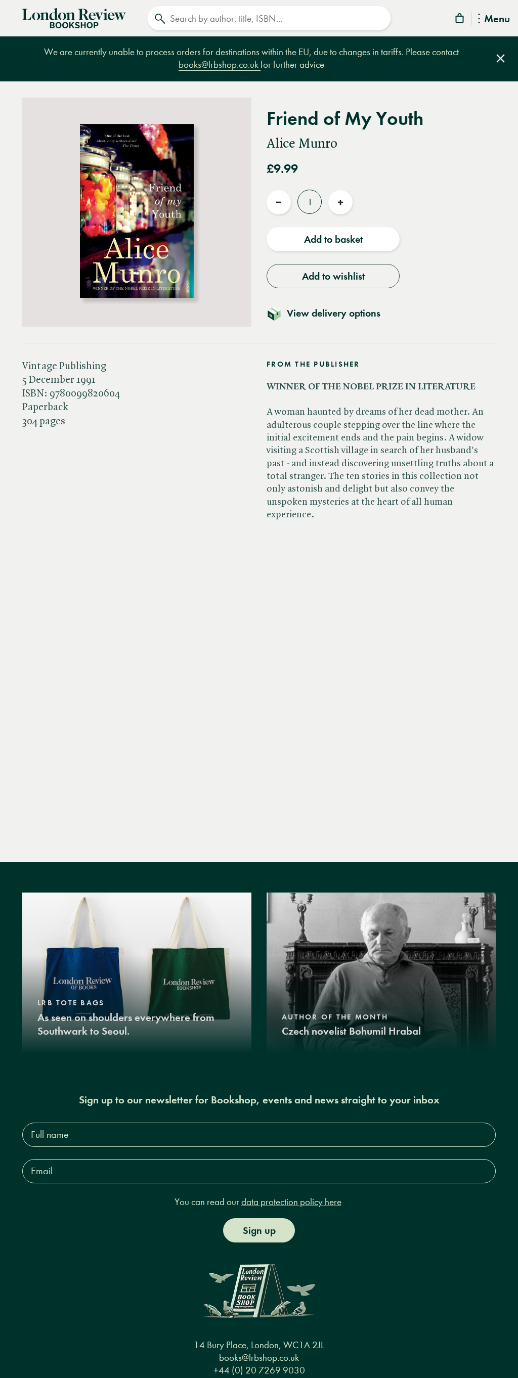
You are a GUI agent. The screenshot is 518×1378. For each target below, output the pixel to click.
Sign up (259, 1230)
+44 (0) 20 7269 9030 (259, 1370)
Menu (497, 19)
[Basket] (460, 20)
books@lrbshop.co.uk (220, 64)
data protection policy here (291, 1202)
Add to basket (333, 239)
